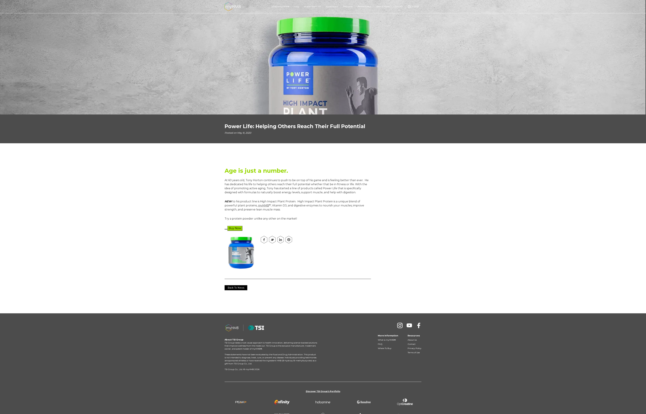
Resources (348, 6)
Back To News (236, 287)
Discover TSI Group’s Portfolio (323, 391)
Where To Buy (364, 6)
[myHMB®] (233, 6)
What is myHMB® (280, 6)
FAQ (296, 6)
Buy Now (235, 228)
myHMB (263, 205)
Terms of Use (414, 352)
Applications (332, 6)
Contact (399, 6)
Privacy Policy (414, 348)
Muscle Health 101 (312, 6)
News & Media (383, 6)
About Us (412, 340)
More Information (388, 335)
